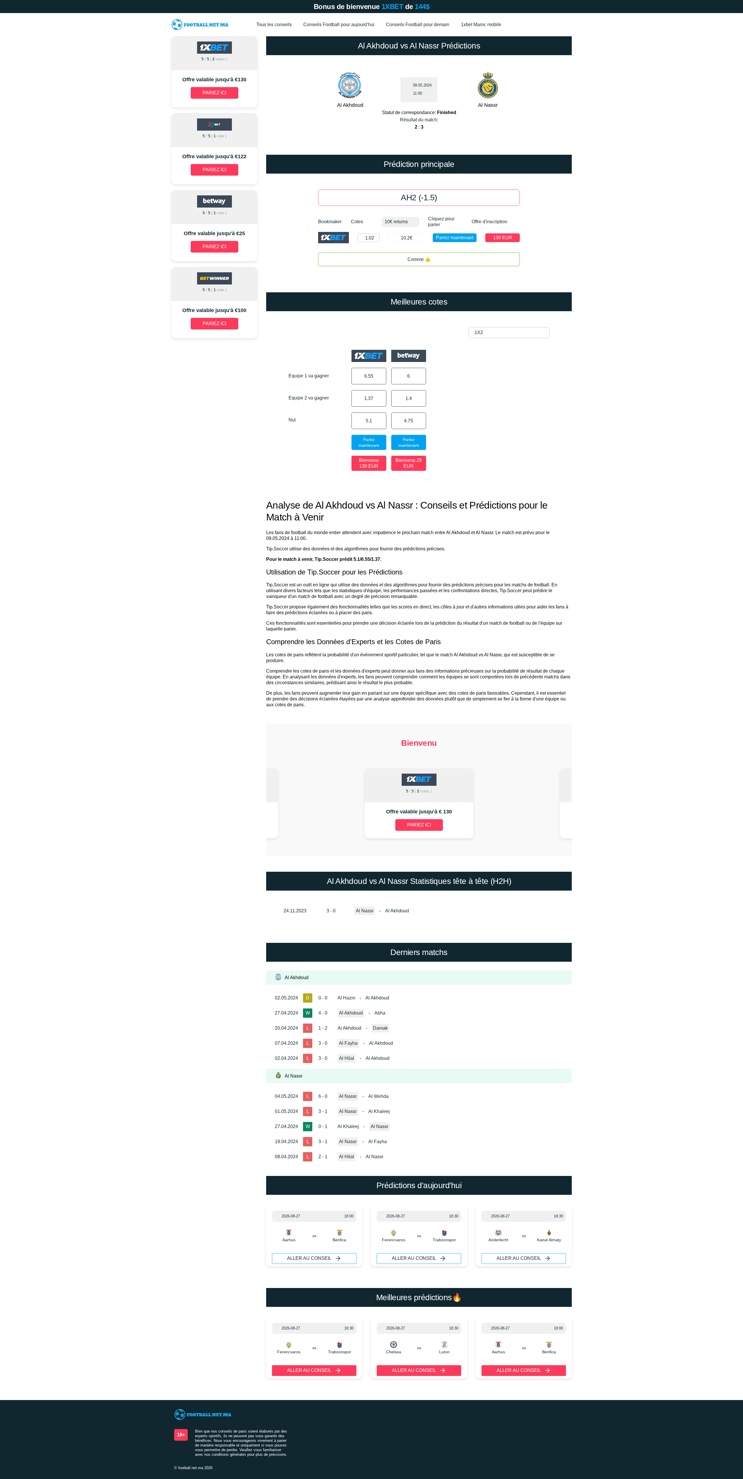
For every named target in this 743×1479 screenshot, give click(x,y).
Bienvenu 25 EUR (409, 463)
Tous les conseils (274, 24)
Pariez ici (419, 824)
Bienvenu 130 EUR (369, 463)
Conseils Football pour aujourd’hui (338, 24)
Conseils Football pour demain (417, 24)
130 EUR (502, 237)
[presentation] (312, 804)
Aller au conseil (309, 1258)
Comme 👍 (419, 259)
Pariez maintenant (454, 237)
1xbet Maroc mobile (481, 24)
